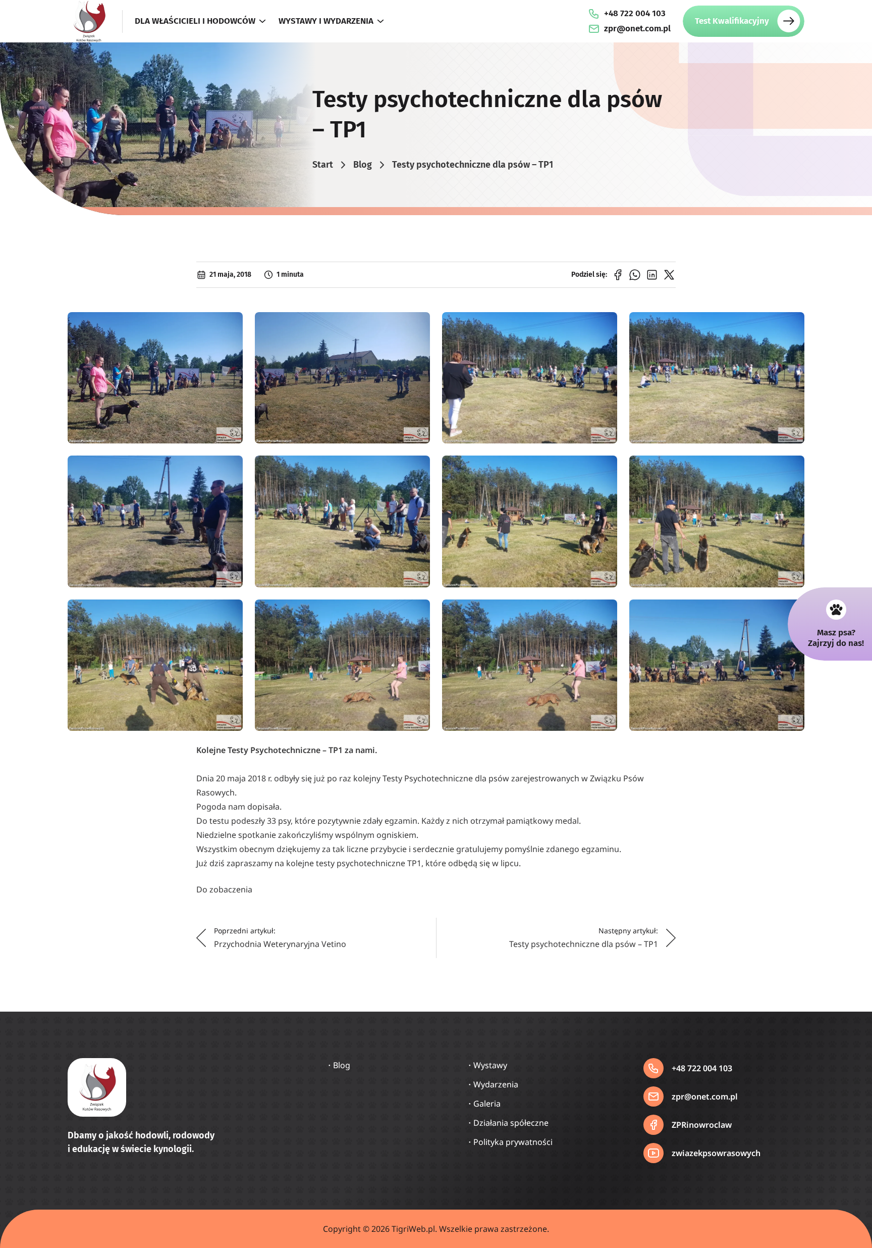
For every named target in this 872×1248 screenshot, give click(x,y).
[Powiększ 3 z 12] (604, 325)
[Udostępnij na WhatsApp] (634, 274)
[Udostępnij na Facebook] (617, 274)
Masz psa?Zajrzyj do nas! (836, 637)
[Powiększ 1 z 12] (230, 325)
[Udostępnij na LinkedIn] (652, 274)
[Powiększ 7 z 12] (604, 469)
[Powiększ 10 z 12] (417, 613)
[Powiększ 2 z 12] (417, 325)
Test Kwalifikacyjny (732, 21)
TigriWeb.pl (413, 1228)
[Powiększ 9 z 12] (230, 613)
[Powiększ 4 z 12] (791, 325)
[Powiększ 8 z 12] (791, 469)
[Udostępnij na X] (669, 274)
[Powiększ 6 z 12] (417, 469)
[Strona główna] (89, 21)
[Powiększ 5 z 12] (230, 469)
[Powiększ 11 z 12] (604, 613)
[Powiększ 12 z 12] (791, 613)
